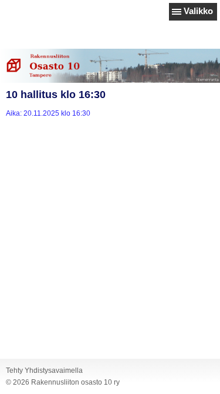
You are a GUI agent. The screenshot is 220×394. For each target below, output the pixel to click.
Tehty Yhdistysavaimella (44, 370)
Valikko (198, 11)
